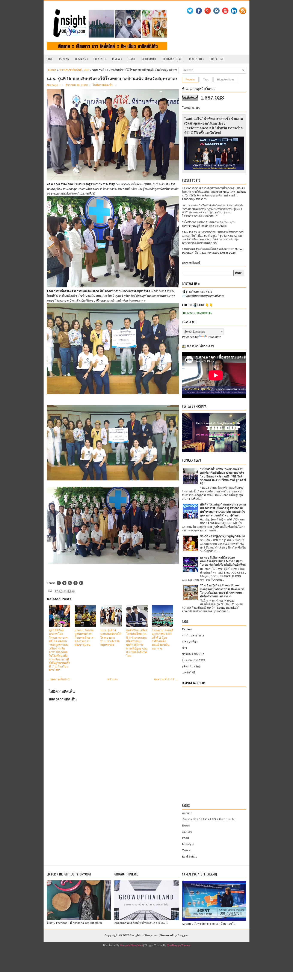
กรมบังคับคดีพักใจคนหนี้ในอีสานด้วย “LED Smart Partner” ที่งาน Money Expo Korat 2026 (212, 251)
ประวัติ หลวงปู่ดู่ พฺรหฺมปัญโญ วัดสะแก (222, 536)
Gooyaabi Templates (131, 945)
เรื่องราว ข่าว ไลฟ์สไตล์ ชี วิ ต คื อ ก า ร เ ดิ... (209, 819)
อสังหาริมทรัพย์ (191, 666)
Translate (214, 337)
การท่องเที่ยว (190, 641)
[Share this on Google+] (70, 583)
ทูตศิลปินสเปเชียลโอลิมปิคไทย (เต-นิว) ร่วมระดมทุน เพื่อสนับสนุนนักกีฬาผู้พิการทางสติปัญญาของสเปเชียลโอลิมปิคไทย (136, 643)
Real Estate (196, 58)
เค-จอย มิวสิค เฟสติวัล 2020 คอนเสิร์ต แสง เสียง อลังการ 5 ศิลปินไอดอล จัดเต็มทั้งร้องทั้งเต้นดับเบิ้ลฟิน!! (223, 561)
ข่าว (184, 647)
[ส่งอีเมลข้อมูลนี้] (57, 591)
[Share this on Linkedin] (81, 583)
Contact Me (217, 59)
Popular (190, 79)
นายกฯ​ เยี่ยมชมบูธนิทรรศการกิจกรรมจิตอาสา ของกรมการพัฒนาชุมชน (85, 638)
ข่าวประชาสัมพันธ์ (70, 69)
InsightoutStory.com (144, 935)
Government (149, 59)
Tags (206, 79)
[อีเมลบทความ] (50, 590)
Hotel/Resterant (173, 59)
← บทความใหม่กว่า (59, 679)
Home (50, 59)
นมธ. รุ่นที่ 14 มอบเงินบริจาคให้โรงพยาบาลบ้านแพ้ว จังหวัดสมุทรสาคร (112, 78)
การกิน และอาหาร (193, 635)
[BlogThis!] (61, 591)
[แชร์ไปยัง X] (65, 591)
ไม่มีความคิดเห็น (103, 85)
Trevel (186, 850)
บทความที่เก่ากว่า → (166, 679)
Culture (187, 831)
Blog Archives (225, 79)
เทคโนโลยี (188, 672)
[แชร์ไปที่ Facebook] (69, 591)
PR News (64, 59)
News (186, 825)
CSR (86, 69)
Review (117, 58)
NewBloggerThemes (178, 945)
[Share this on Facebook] (59, 583)
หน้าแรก (112, 679)
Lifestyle (188, 844)
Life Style (100, 58)
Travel (131, 59)
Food (185, 838)
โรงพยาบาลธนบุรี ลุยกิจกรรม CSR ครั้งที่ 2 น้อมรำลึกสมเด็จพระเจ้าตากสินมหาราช (162, 639)
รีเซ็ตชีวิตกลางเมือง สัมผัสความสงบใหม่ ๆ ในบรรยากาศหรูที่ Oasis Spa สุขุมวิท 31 (209, 224)
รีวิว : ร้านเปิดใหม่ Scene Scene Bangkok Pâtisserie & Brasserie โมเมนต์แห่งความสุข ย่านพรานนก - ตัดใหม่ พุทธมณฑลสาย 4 (222, 591)
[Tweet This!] (64, 583)
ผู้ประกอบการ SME (193, 660)
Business (81, 58)
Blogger (183, 935)
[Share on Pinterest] (75, 583)
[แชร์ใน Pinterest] (73, 591)
